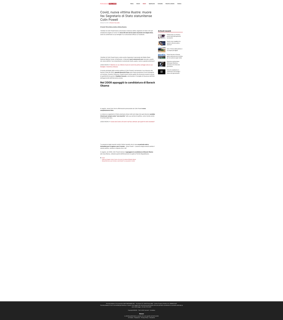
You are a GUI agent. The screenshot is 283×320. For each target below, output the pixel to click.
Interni (138, 3)
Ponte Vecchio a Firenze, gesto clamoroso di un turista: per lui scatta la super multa (175, 56)
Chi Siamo (130, 317)
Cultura (179, 3)
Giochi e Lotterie (170, 3)
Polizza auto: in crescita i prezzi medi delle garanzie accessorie (174, 36)
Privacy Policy (144, 317)
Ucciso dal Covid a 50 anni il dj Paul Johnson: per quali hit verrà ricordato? (133, 121)
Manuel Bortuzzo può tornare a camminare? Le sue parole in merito (118, 161)
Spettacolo (152, 3)
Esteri (144, 3)
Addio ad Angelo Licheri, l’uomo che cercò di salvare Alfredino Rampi (119, 159)
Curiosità (160, 3)
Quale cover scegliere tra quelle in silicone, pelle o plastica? (173, 43)
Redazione (137, 317)
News (131, 3)
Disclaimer (152, 317)
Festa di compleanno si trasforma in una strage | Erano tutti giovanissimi (173, 71)
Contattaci (152, 310)
